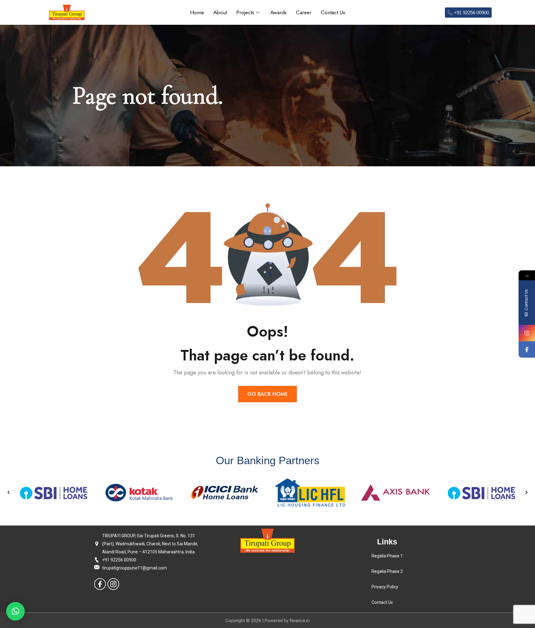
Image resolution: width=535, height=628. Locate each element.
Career (303, 12)
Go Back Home (267, 394)
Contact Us (333, 12)
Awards (278, 12)
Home (197, 12)
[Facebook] (100, 584)
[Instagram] (113, 584)
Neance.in (300, 620)
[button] (8, 492)
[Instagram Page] (527, 333)
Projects (245, 12)
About (220, 12)
